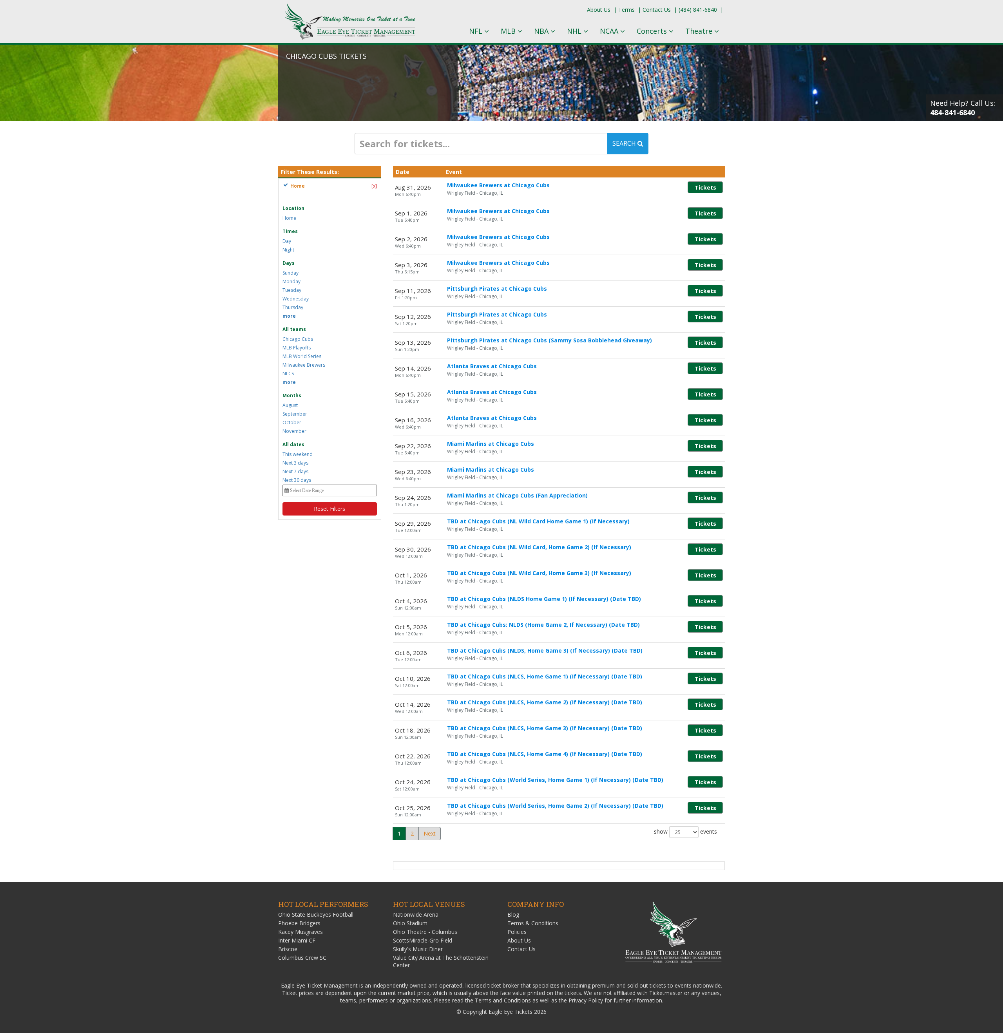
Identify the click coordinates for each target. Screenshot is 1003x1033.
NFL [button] (476, 31)
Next (430, 833)
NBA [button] (542, 31)
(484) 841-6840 (698, 9)
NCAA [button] (610, 31)
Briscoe (287, 949)
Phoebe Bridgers (299, 923)
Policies (517, 931)
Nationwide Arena (415, 914)
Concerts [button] (653, 31)
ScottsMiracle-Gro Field (422, 940)
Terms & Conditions (532, 923)
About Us (598, 9)
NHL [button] (575, 31)
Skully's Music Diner (418, 949)
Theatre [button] (699, 31)
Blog (513, 914)
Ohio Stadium (410, 923)
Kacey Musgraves (300, 931)
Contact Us (657, 9)
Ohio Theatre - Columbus (425, 931)
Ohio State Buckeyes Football (315, 914)
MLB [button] (509, 31)
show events (685, 831)
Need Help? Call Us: (962, 107)
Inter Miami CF (296, 940)
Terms (626, 9)
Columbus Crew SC (302, 957)
